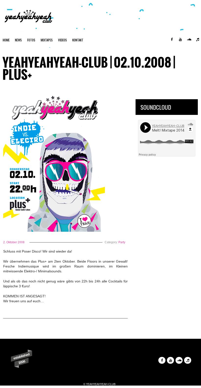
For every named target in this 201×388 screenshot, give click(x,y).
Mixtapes (47, 39)
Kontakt (77, 39)
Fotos (31, 39)
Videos (62, 39)
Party (121, 242)
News (18, 39)
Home (6, 39)
